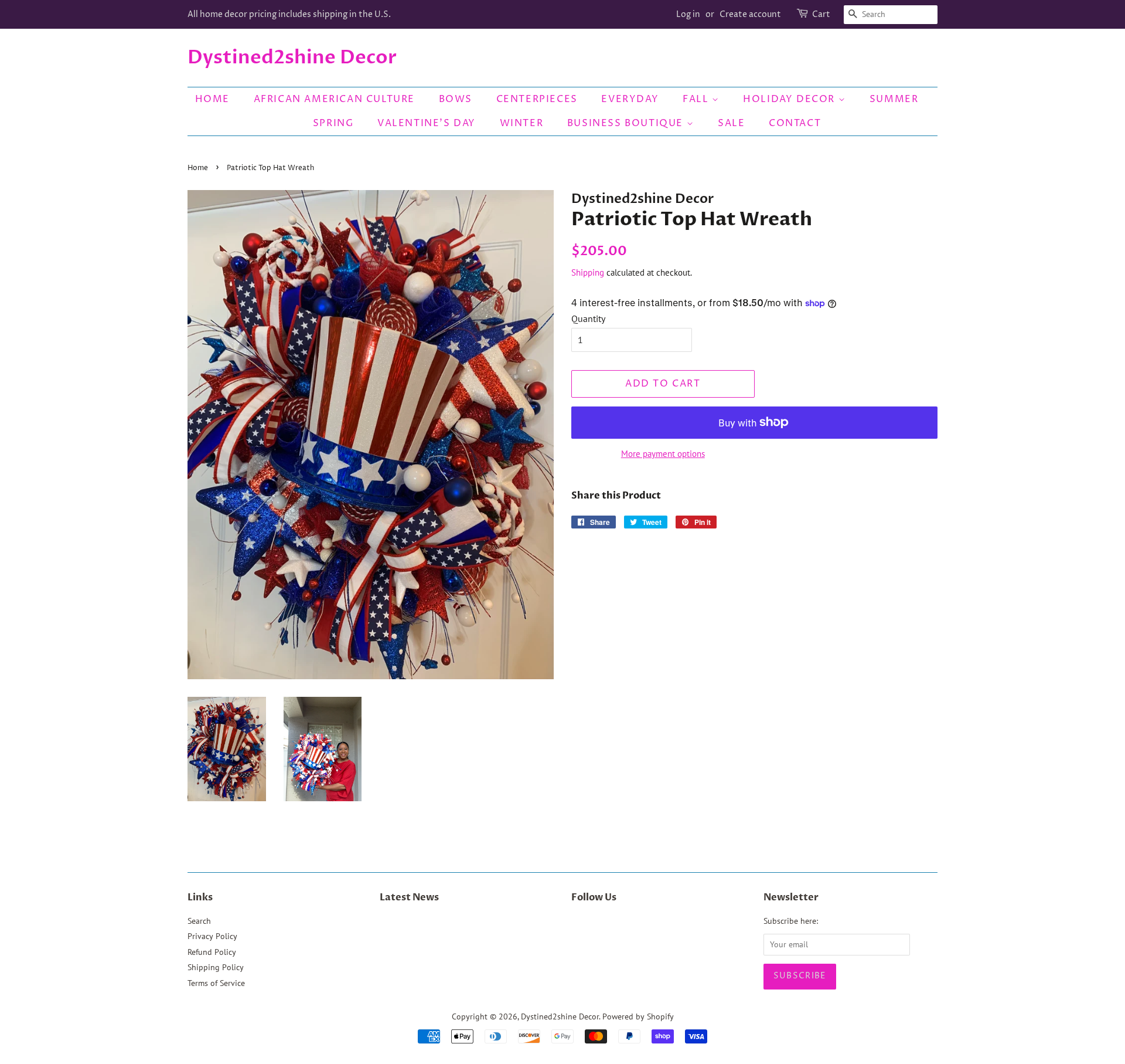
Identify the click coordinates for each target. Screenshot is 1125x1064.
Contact (795, 123)
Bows (455, 99)
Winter (522, 123)
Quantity (588, 318)
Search (199, 921)
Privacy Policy (212, 936)
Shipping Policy (216, 967)
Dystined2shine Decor (292, 57)
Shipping (587, 272)
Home (212, 99)
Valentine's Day (426, 123)
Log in (688, 14)
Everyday (630, 99)
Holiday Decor (790, 99)
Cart (821, 14)
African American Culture (334, 99)
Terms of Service (216, 983)
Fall (697, 99)
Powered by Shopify (638, 1016)
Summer (894, 99)
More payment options (663, 453)
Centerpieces (537, 99)
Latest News (409, 897)
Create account (750, 14)
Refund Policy (212, 952)
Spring (333, 123)
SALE (731, 123)
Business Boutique (627, 123)
